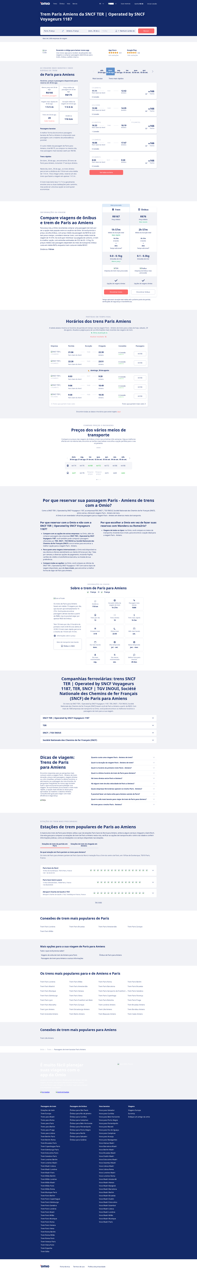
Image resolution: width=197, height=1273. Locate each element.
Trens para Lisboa (48, 1133)
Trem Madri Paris (48, 1173)
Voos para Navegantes (108, 1140)
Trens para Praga (48, 1130)
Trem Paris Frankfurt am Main (81, 1000)
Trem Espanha (46, 1248)
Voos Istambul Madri (107, 1163)
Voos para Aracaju (106, 1136)
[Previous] (67, 458)
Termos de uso (79, 1267)
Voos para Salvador (107, 1110)
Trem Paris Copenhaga (107, 995)
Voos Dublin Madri (106, 1156)
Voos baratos (104, 1106)
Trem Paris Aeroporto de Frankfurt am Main (115, 991)
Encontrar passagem (49, 96)
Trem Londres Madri (49, 1163)
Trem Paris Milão (46, 931)
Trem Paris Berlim (134, 982)
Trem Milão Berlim (48, 1176)
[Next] (152, 71)
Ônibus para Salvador (78, 1136)
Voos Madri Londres (107, 1212)
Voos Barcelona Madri (108, 1146)
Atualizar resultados (97, 337)
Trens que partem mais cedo (64, 404)
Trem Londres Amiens (106, 1005)
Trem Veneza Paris (48, 1241)
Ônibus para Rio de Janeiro (80, 1113)
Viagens (131, 1106)
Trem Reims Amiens (77, 1014)
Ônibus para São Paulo (79, 1110)
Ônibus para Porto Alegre (80, 1130)
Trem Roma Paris (47, 1238)
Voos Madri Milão (106, 1215)
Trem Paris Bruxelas (77, 927)
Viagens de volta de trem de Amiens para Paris (59, 955)
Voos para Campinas (107, 1133)
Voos (68, 4)
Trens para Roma (47, 1120)
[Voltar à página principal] (46, 3)
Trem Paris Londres (47, 927)
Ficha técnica (65, 1267)
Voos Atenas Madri (106, 1143)
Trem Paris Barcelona (106, 986)
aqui (119, 412)
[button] (94, 30)
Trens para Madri (48, 1117)
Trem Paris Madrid (47, 986)
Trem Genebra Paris (49, 1156)
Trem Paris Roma (105, 982)
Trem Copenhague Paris (50, 1146)
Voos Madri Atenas (106, 1182)
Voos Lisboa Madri (106, 1166)
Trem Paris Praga (134, 1000)
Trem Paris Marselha (48, 1005)
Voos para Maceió (106, 1127)
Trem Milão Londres (49, 1179)
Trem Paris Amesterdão (107, 927)
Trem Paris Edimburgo (49, 995)
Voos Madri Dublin (106, 1199)
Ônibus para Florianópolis (80, 1127)
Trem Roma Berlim (48, 1232)
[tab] (97, 78)
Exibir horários (49, 121)
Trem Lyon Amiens (47, 1009)
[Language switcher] (112, 3)
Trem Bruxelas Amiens (136, 1005)
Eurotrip (131, 1113)
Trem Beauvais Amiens (107, 1014)
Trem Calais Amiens (135, 1014)
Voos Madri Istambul (107, 1205)
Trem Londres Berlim (49, 1159)
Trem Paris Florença (135, 995)
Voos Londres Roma (107, 1176)
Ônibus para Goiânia (78, 1140)
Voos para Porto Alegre (108, 1120)
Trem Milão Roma (48, 1189)
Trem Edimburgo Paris (50, 1150)
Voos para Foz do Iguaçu (109, 1130)
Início (42, 1049)
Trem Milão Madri (48, 1182)
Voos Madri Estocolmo (108, 1202)
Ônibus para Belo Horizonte (81, 1123)
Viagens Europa (134, 1110)
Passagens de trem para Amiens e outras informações (62, 958)
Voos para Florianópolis (108, 1123)
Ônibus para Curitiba (78, 1117)
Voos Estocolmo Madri (108, 1159)
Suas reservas (125, 4)
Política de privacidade (96, 1267)
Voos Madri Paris (106, 1222)
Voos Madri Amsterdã (108, 1179)
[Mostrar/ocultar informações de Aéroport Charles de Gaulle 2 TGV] (153, 893)
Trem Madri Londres (49, 1169)
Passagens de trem (48, 1106)
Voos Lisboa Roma (106, 1169)
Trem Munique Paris (49, 1192)
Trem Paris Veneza (76, 991)
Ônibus (62, 4)
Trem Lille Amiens (105, 1009)
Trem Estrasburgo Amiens (79, 1009)
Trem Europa (46, 1113)
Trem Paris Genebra (135, 991)
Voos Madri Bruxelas (107, 1195)
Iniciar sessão (152, 4)
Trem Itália (45, 1251)
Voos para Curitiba (106, 1113)
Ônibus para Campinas (79, 1120)
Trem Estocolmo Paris (49, 1153)
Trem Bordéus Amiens (136, 1009)
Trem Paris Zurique (135, 927)
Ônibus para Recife (77, 1133)
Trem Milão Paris (47, 1186)
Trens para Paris (47, 1123)
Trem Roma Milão (48, 1235)
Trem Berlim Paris (48, 1136)
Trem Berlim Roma (48, 1140)
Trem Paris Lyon (46, 1000)
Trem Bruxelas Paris (49, 1143)
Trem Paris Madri (48, 1212)
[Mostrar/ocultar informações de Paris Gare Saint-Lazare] (153, 882)
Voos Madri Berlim (106, 1192)
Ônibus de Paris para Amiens (110, 955)
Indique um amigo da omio (139, 1117)
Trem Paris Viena (75, 995)
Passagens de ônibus (78, 1106)
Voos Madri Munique (107, 1218)
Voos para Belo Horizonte (109, 1117)
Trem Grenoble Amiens (49, 1014)
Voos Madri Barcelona (108, 1189)
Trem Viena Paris (47, 1245)
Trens (55, 4)
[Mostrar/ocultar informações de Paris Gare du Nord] (153, 870)
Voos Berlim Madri (106, 1150)
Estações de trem (48, 1110)
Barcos (75, 4)
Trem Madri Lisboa (48, 1166)
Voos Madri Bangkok (107, 1186)
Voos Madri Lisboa (106, 1209)
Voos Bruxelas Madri (107, 1153)
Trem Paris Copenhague (50, 1199)
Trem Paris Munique (48, 991)
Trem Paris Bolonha (106, 1000)
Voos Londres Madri (107, 1173)
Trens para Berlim (48, 1127)
